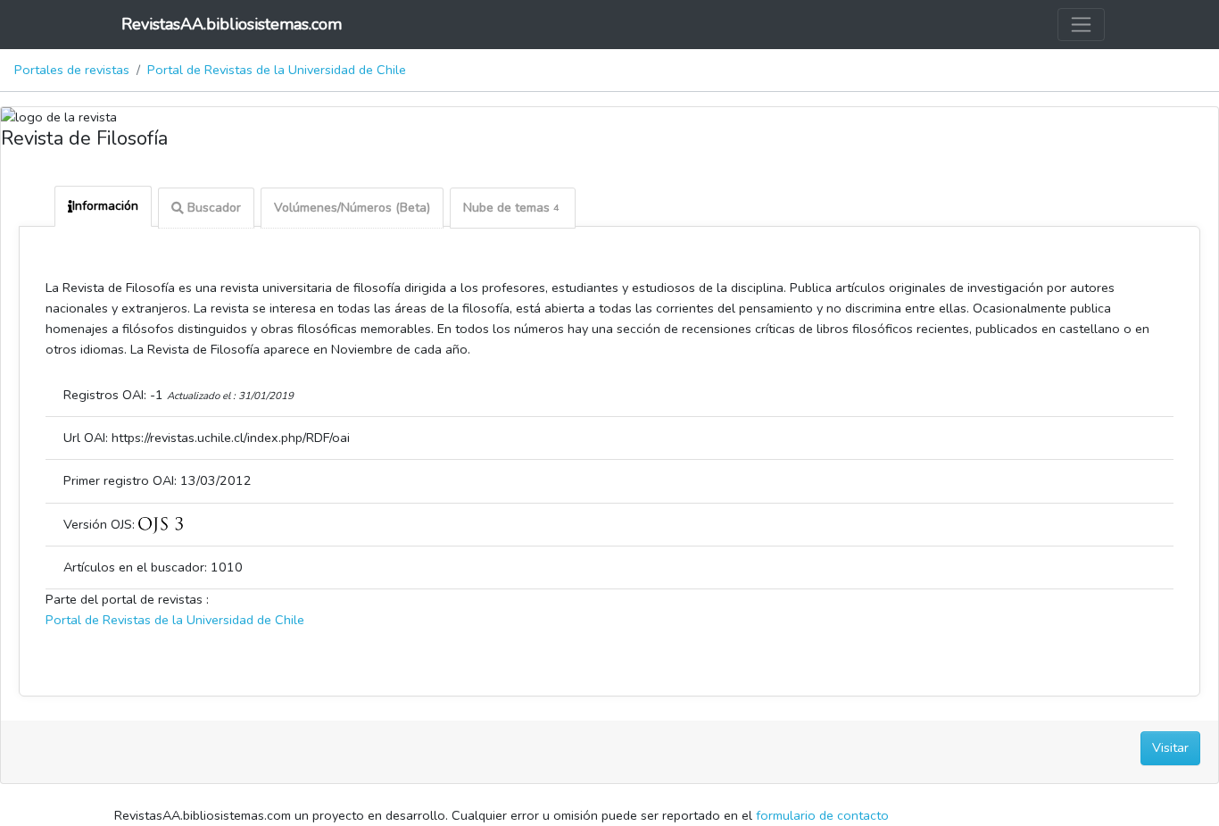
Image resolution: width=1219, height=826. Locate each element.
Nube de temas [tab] (511, 207)
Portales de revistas (71, 70)
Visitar (1170, 747)
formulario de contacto (822, 815)
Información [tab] (105, 205)
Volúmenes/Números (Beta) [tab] (352, 207)
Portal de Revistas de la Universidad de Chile (276, 70)
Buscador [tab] (212, 207)
